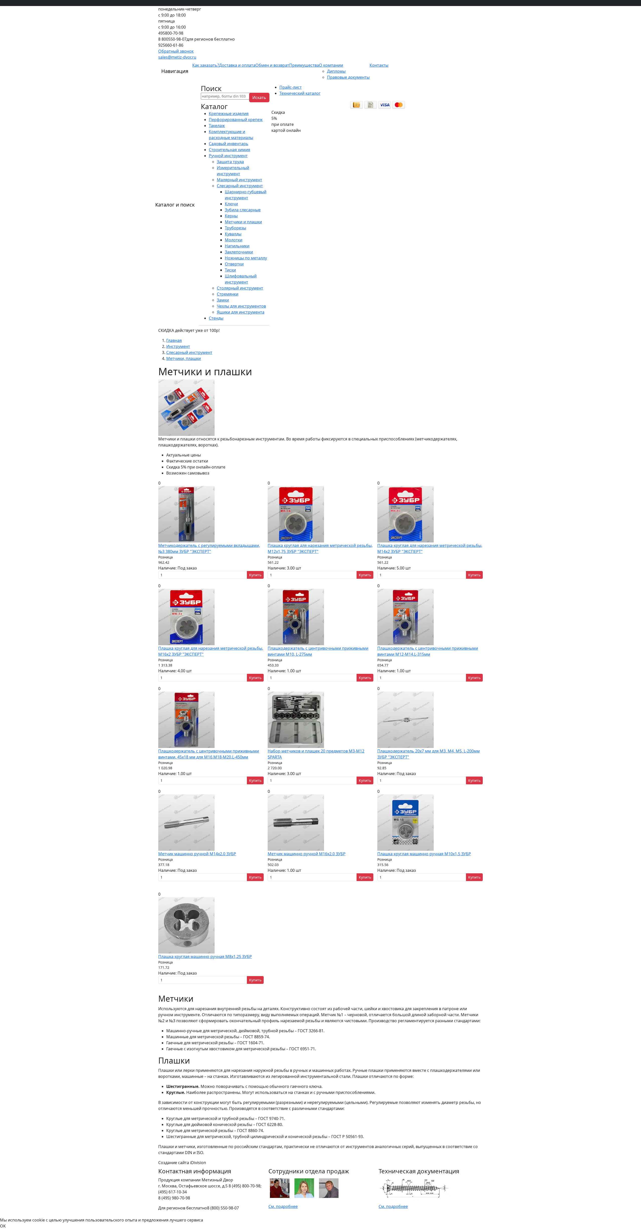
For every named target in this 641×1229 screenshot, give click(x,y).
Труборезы (235, 228)
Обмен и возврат (272, 65)
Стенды (216, 318)
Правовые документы (348, 77)
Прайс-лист (290, 87)
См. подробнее (283, 1206)
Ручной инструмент (228, 155)
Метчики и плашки (243, 222)
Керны (231, 216)
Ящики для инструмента (240, 312)
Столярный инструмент (240, 288)
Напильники (237, 246)
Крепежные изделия (229, 113)
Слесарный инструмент (240, 185)
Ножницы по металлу (246, 258)
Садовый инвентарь (228, 143)
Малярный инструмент (239, 179)
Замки (223, 300)
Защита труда (230, 161)
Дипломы (336, 71)
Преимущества (304, 65)
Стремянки (227, 294)
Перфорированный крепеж (236, 119)
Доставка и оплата (237, 65)
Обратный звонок (176, 51)
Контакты (379, 65)
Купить (255, 575)
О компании (331, 65)
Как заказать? (205, 65)
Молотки (233, 240)
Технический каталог (299, 93)
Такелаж (217, 125)
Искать (259, 97)
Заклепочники (239, 252)
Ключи (231, 204)
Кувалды (233, 234)
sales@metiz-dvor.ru (177, 57)
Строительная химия (229, 149)
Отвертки (234, 264)
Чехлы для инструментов (241, 306)
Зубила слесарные (243, 210)
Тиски (230, 270)
